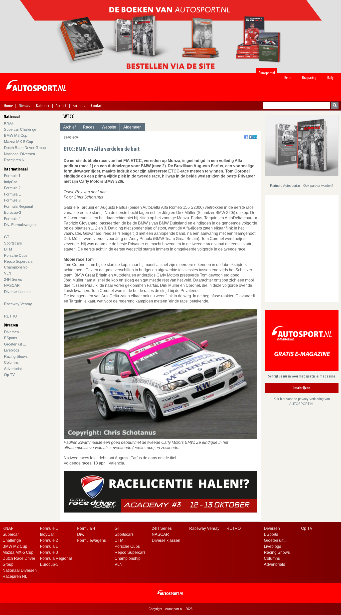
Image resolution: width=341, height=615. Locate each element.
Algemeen (132, 127)
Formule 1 (12, 176)
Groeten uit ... (15, 344)
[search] (335, 105)
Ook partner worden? (318, 186)
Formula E (12, 194)
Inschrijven (301, 388)
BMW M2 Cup (15, 135)
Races (88, 127)
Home (8, 105)
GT (6, 237)
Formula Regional (18, 206)
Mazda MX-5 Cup (18, 142)
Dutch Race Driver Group (25, 148)
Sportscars (13, 243)
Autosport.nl (267, 73)
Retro (287, 77)
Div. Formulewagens (20, 224)
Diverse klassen (17, 292)
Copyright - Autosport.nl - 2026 (170, 609)
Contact (97, 105)
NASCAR (12, 285)
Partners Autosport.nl (286, 186)
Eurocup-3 (12, 212)
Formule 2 (12, 188)
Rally (330, 77)
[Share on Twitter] (251, 137)
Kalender (42, 105)
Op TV (9, 374)
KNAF (9, 123)
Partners (78, 105)
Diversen (11, 332)
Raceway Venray (18, 304)
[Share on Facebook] (246, 137)
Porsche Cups (15, 255)
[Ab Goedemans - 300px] (301, 145)
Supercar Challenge (20, 129)
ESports (10, 338)
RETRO (10, 316)
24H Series (13, 279)
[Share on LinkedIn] (255, 137)
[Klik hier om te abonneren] (302, 341)
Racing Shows (16, 356)
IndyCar (10, 182)
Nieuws (24, 105)
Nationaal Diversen (19, 154)
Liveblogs (11, 350)
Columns (11, 362)
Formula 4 (12, 218)
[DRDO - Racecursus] (160, 491)
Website (109, 127)
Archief (60, 105)
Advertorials (13, 368)
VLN (7, 273)
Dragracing (309, 77)
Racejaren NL (15, 160)
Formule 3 (12, 200)
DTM (8, 249)
